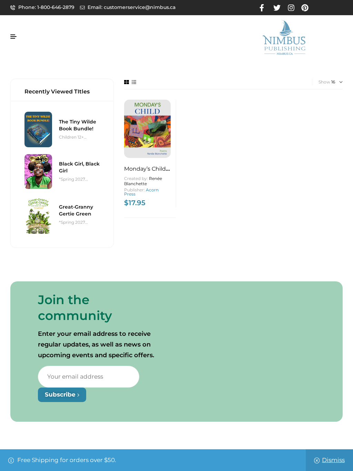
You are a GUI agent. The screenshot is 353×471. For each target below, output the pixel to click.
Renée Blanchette (143, 181)
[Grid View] (126, 82)
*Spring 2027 (72, 179)
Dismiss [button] (333, 460)
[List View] (134, 82)
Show (324, 81)
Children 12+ (71, 137)
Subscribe (61, 394)
